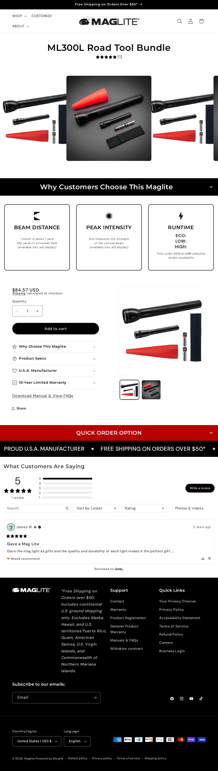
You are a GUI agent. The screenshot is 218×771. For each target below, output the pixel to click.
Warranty (118, 609)
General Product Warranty (124, 629)
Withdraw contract (126, 648)
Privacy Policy (171, 609)
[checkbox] (192, 508)
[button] (19, 16)
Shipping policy (155, 758)
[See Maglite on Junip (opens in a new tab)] (119, 569)
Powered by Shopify (49, 758)
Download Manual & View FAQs (42, 395)
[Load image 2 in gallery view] (151, 389)
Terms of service (128, 758)
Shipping (19, 293)
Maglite (29, 758)
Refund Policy (171, 634)
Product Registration (128, 618)
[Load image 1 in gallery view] (129, 389)
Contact (117, 601)
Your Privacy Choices (177, 601)
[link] (109, 57)
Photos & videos (189, 508)
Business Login (172, 651)
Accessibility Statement (179, 618)
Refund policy (77, 758)
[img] (35, 527)
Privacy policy (102, 758)
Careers (166, 642)
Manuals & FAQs (124, 640)
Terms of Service (173, 626)
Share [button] (21, 408)
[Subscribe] (94, 698)
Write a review (200, 488)
